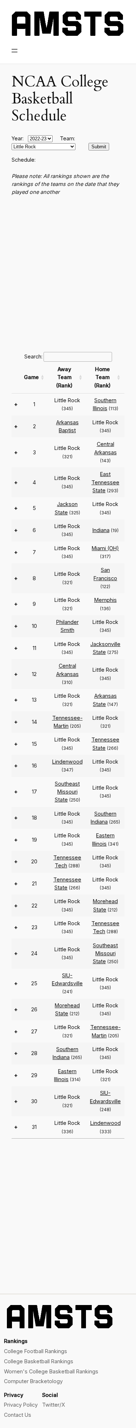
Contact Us (17, 1415)
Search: (33, 356)
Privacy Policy (21, 1405)
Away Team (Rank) (64, 377)
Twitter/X (53, 1405)
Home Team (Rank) (102, 377)
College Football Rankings (35, 1351)
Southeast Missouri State (67, 792)
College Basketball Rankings (38, 1361)
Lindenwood (67, 761)
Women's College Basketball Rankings (51, 1371)
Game (31, 377)
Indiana (101, 530)
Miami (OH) (105, 548)
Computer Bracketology (33, 1381)
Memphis (105, 600)
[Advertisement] (68, 273)
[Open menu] (14, 50)
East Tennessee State (105, 482)
